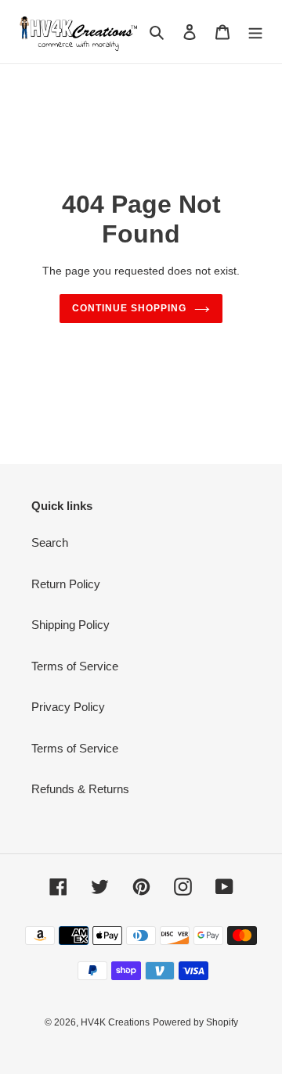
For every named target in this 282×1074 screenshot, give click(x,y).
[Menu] (255, 31)
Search (49, 542)
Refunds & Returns (80, 789)
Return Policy (65, 584)
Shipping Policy (70, 624)
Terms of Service (74, 666)
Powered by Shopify (195, 1022)
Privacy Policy (68, 706)
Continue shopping (129, 308)
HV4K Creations (115, 1022)
